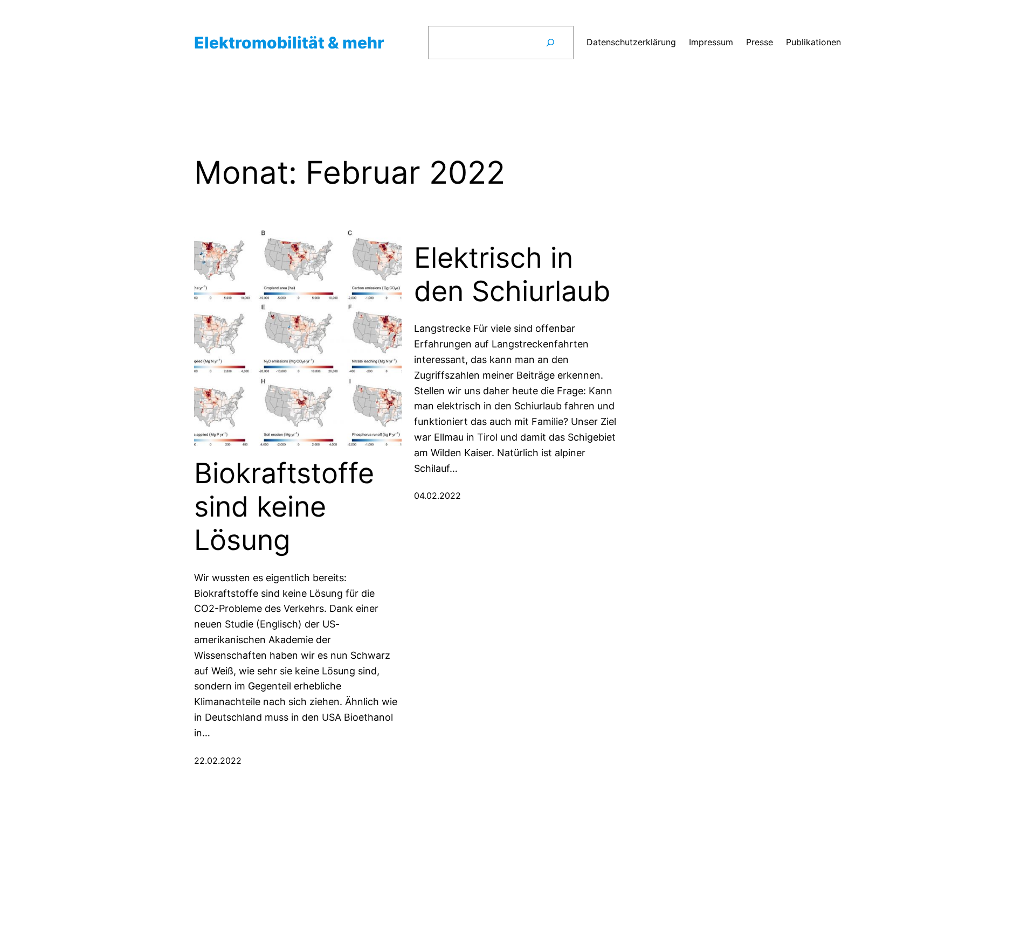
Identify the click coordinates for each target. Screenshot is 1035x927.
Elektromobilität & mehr (289, 42)
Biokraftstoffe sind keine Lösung (284, 507)
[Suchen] (550, 43)
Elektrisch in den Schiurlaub (512, 274)
